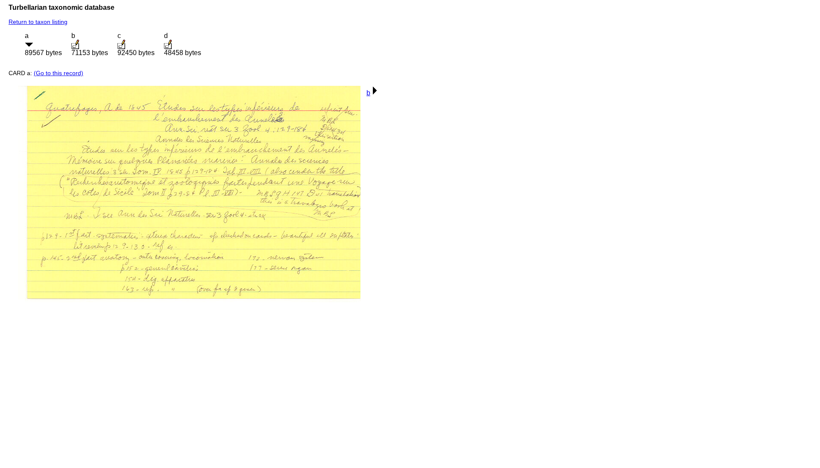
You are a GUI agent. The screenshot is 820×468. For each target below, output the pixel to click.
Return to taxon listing (38, 21)
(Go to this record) (58, 73)
